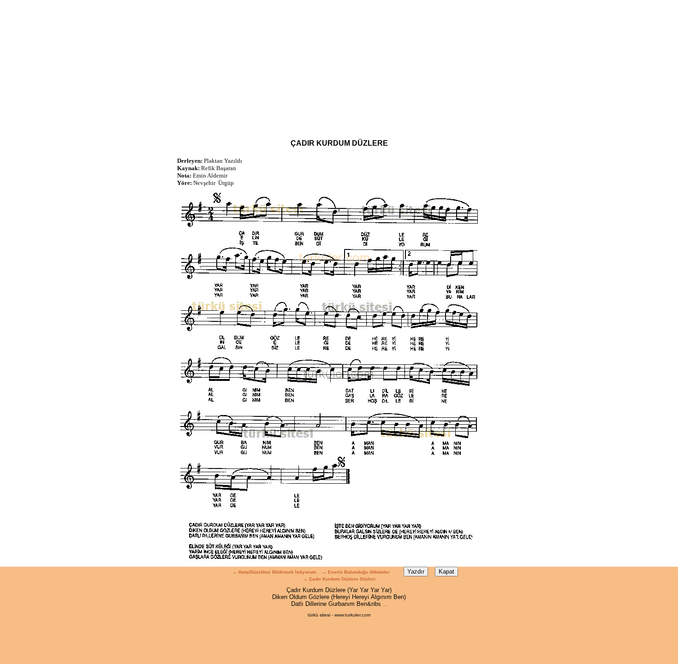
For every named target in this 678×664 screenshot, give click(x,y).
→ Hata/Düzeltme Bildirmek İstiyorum (274, 572)
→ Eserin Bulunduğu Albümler (356, 572)
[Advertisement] (339, 64)
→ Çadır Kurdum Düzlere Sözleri (339, 578)
